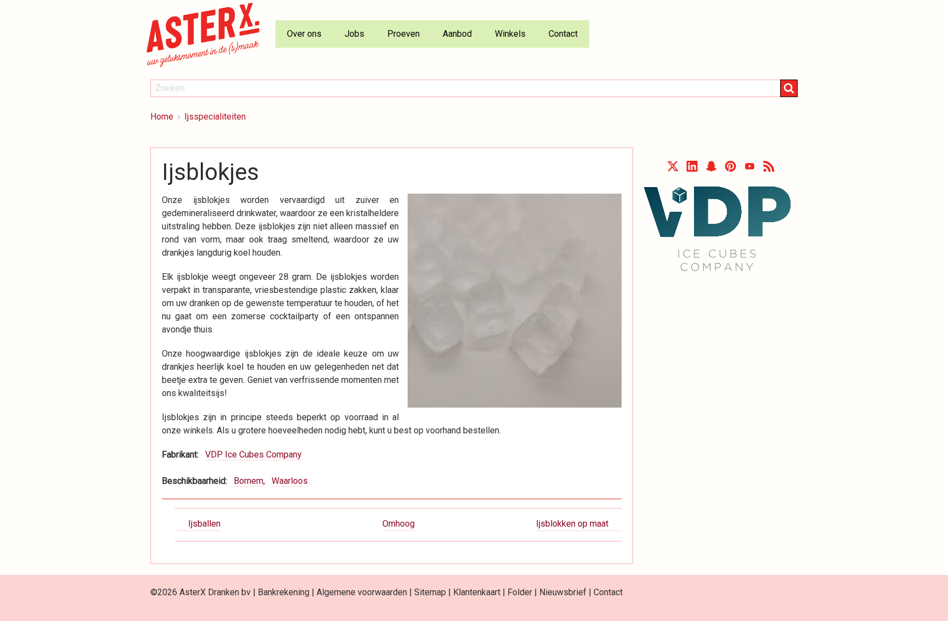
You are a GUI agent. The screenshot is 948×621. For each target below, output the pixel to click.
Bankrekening (283, 592)
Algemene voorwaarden (362, 592)
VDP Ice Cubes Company (253, 454)
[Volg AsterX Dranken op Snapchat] (711, 168)
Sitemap (430, 592)
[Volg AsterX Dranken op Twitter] (672, 168)
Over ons (304, 34)
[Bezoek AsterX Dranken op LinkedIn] (692, 168)
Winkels (510, 34)
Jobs (354, 34)
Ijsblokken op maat (572, 523)
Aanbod (457, 34)
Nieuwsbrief (562, 592)
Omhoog (398, 523)
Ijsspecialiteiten (215, 116)
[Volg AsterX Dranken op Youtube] (749, 168)
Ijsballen (204, 523)
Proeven (403, 34)
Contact (563, 34)
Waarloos (290, 481)
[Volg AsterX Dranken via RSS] (768, 168)
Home (161, 116)
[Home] (207, 34)
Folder (519, 592)
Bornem (248, 481)
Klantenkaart (476, 592)
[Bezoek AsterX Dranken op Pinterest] (730, 168)
